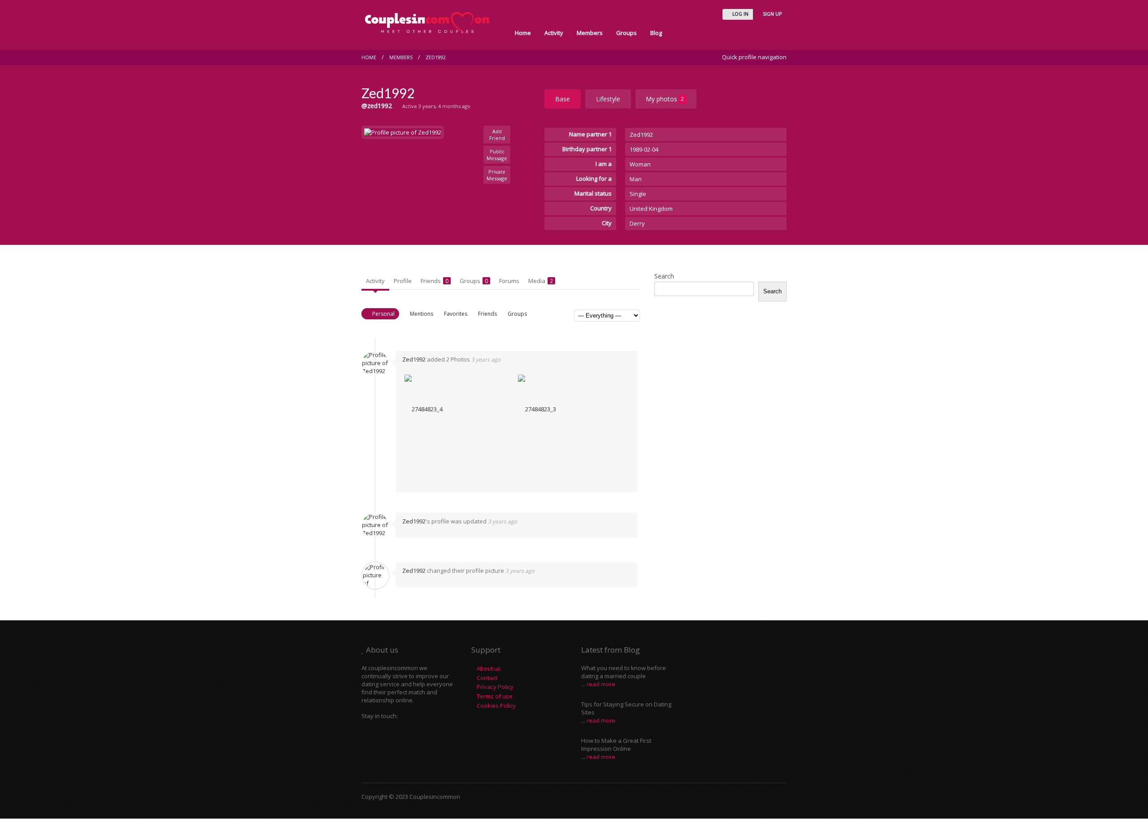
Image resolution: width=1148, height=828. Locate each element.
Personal (383, 314)
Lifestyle (608, 99)
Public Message (497, 154)
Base (562, 99)
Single (638, 194)
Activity (553, 33)
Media (540, 281)
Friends (434, 281)
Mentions (421, 314)
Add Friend (497, 134)
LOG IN (739, 14)
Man (636, 179)
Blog (656, 33)
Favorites (455, 314)
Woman (640, 164)
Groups (626, 33)
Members (590, 33)
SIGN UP (771, 14)
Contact (487, 678)
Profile (403, 281)
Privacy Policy (495, 687)
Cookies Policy (496, 706)
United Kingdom (651, 209)
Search (664, 276)
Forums (509, 281)
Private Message (497, 175)
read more (601, 684)
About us (489, 668)
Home (523, 33)
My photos (665, 99)
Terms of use (495, 696)
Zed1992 (436, 57)
